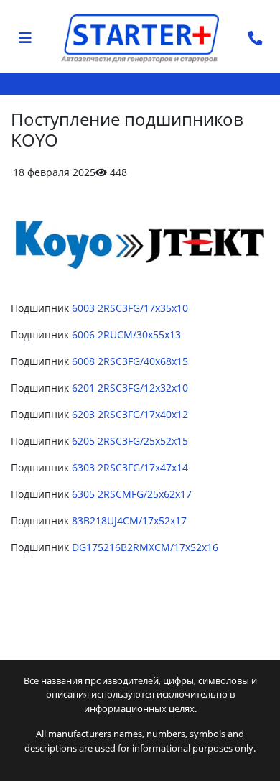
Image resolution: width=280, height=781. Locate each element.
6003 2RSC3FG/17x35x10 (130, 308)
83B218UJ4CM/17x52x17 (129, 520)
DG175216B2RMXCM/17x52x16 (145, 547)
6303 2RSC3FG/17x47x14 (130, 467)
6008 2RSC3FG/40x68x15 (130, 361)
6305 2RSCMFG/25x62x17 (132, 494)
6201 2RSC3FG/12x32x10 (130, 387)
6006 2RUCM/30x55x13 (126, 334)
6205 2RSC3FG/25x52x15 (130, 441)
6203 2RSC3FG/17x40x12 (130, 414)
